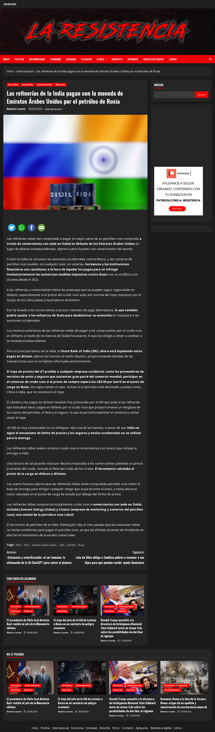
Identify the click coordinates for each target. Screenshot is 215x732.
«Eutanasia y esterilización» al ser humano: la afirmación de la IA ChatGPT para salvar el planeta (39, 557)
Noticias (60, 84)
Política (19, 59)
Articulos (13, 84)
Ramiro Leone (16, 109)
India (61, 544)
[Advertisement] (181, 138)
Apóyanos (132, 59)
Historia (183, 685)
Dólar (18, 544)
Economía (55, 59)
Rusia (81, 544)
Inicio (6, 59)
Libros (173, 59)
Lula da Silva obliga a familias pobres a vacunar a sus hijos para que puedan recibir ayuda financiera (110, 557)
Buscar (158, 85)
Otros (100, 59)
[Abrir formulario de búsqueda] (210, 59)
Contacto (117, 59)
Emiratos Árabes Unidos (44, 544)
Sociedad (71, 59)
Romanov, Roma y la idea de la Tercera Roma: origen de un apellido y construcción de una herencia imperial (183, 703)
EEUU (26, 544)
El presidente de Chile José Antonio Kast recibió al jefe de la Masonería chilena (28, 624)
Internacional (37, 59)
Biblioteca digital (153, 59)
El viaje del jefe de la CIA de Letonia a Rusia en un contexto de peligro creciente (75, 624)
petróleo (71, 544)
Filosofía (86, 59)
